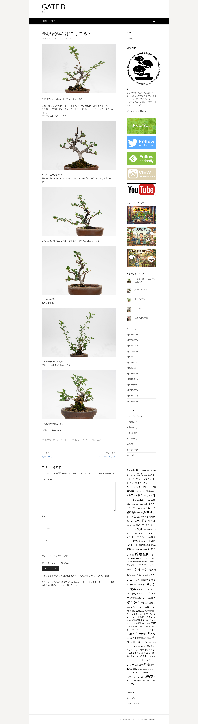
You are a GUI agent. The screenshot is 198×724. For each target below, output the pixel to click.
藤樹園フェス (132, 656)
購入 (140, 475)
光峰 (140, 585)
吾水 (134, 638)
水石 (153, 500)
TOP (53, 21)
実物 (133, 438)
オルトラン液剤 (149, 626)
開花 (149, 525)
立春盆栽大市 (142, 610)
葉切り (130, 491)
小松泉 (129, 669)
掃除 (144, 520)
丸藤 (146, 517)
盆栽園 (152, 611)
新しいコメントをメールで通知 (55, 555)
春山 (145, 504)
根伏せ (130, 570)
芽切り (151, 540)
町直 (132, 565)
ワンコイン (85, 439)
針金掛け (141, 569)
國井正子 (129, 614)
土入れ (133, 623)
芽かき (129, 638)
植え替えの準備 (141, 317)
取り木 (137, 470)
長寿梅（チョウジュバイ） (56, 439)
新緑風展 (147, 653)
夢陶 (134, 594)
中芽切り (148, 500)
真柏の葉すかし (141, 289)
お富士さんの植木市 (138, 508)
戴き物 (151, 633)
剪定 (77, 439)
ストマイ (149, 629)
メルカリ (135, 607)
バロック (146, 487)
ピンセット (134, 660)
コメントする (66, 38)
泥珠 (136, 565)
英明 (153, 537)
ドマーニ (130, 479)
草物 (129, 444)
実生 (140, 529)
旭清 (141, 504)
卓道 (151, 650)
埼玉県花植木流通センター (139, 598)
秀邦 (130, 626)
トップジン (146, 478)
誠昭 (153, 653)
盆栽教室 (147, 676)
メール (46, 528)
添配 (130, 634)
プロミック (132, 475)
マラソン (130, 683)
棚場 (135, 669)
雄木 (144, 584)
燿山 (133, 610)
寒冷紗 (129, 470)
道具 (138, 575)
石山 (138, 589)
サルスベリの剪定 (107, 456)
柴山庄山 (134, 680)
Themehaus (151, 719)
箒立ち (145, 495)
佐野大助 (147, 561)
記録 (147, 664)
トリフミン (138, 537)
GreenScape (140, 646)
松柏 (133, 422)
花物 (133, 433)
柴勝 (135, 614)
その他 (130, 455)
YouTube (130, 487)
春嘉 (133, 533)
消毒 (133, 589)
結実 (138, 487)
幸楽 (148, 545)
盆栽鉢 (147, 554)
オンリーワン (145, 558)
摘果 (140, 495)
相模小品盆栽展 (148, 530)
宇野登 (137, 479)
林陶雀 (131, 653)
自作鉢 (140, 638)
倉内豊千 (150, 475)
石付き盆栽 (146, 607)
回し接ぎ (139, 533)
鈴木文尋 (136, 626)
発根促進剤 (139, 665)
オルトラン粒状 (140, 491)
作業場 (153, 487)
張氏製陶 (142, 545)
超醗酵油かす (142, 669)
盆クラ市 (136, 500)
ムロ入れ (138, 308)
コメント (47, 479)
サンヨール (131, 629)
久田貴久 (151, 598)
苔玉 (127, 585)
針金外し (94, 439)
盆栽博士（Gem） (142, 642)
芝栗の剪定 (47, 456)
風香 (127, 521)
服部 (140, 672)
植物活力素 (140, 623)
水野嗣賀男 (142, 617)
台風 (130, 620)
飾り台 (140, 512)
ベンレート (132, 545)
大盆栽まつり (137, 482)
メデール (140, 629)
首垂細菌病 (137, 620)
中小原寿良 (150, 614)
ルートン (140, 593)
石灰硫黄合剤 (144, 580)
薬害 (101, 439)
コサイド (130, 541)
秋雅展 (129, 495)
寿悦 (145, 633)
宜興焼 (147, 623)
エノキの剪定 (140, 299)
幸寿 (152, 491)
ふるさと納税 (146, 575)
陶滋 (128, 565)
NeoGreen (135, 549)
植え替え (133, 602)
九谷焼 (133, 504)
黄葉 (153, 579)
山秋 (146, 650)
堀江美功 (140, 517)
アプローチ (138, 633)
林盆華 (141, 650)
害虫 (147, 483)
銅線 (141, 626)
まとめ (135, 672)
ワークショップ (131, 617)
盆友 (138, 504)
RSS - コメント (132, 703)
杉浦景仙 (134, 584)
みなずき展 (141, 614)
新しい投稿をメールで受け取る (55, 563)
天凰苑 (145, 549)
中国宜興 (149, 646)
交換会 (148, 537)
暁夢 (150, 496)
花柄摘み (152, 517)
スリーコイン (133, 676)
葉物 (133, 427)
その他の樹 (132, 449)
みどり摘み (147, 638)
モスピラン (136, 520)
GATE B (53, 7)
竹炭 (152, 562)
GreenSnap (134, 558)
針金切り (142, 660)
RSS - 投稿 (130, 698)
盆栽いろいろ (134, 416)
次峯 (136, 495)
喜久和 (141, 653)
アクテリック (146, 565)
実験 (144, 525)
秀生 (145, 475)
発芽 (152, 673)
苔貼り (134, 530)
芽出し (138, 541)
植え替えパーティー (146, 680)
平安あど (144, 603)
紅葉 (148, 491)
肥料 (138, 524)
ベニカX (149, 507)
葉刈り (148, 512)
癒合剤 (132, 555)
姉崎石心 (144, 541)
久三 (137, 653)
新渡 (128, 504)
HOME (44, 21)
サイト (45, 540)
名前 (45, 516)
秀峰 (148, 617)
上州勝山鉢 (146, 673)
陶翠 (142, 500)
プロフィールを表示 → (136, 111)
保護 (151, 570)
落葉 (133, 516)
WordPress (133, 719)
